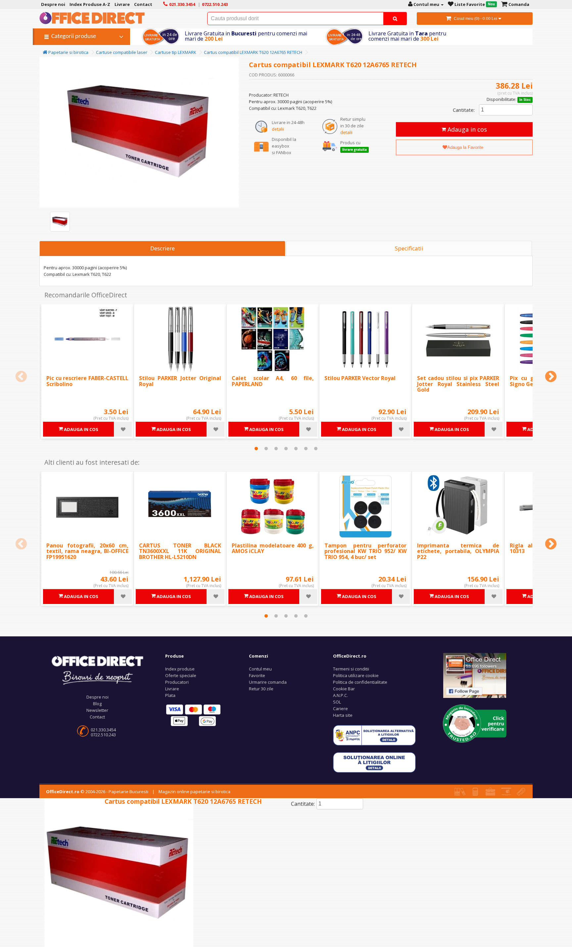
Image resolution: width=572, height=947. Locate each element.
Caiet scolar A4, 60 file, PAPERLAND (273, 381)
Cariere (340, 708)
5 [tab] (296, 448)
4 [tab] (286, 448)
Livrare (172, 689)
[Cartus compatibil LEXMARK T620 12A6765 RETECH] (60, 222)
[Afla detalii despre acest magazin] (474, 723)
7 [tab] (315, 448)
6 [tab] (305, 448)
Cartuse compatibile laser (121, 52)
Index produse (180, 669)
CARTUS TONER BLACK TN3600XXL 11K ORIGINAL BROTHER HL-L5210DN (180, 551)
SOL (337, 702)
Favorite (257, 675)
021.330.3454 (103, 730)
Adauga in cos (466, 129)
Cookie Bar (344, 689)
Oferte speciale (180, 675)
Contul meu (260, 669)
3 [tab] (276, 448)
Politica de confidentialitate (360, 682)
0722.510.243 (103, 735)
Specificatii (409, 248)
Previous (21, 377)
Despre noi (97, 697)
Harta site (343, 715)
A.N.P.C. (340, 695)
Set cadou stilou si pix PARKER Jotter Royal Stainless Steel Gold (458, 383)
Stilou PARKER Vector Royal (360, 378)
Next (550, 377)
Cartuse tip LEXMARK (175, 52)
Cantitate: (464, 110)
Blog (97, 704)
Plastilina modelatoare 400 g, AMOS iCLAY (273, 548)
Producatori (177, 682)
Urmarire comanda (268, 682)
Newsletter (97, 710)
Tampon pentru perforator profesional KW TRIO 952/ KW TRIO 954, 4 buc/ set (365, 551)
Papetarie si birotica (67, 52)
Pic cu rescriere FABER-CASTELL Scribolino (87, 381)
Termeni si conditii (351, 669)
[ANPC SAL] (374, 735)
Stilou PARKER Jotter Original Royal (180, 381)
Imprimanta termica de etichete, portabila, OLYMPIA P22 (458, 551)
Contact (97, 717)
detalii (278, 129)
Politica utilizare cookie (356, 675)
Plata (170, 695)
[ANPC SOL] (374, 762)
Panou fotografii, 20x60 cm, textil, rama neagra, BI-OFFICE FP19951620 (87, 551)
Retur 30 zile (261, 689)
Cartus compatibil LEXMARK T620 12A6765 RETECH (253, 52)
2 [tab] (266, 448)
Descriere (162, 248)
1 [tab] (256, 448)
